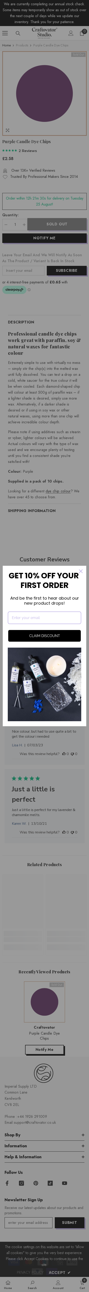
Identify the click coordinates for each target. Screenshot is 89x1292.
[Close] (80, 571)
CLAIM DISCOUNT (44, 636)
